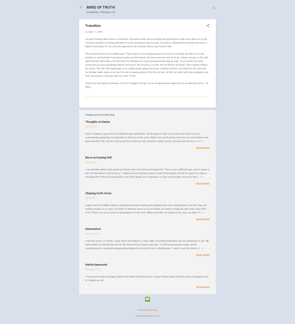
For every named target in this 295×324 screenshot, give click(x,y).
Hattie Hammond (96, 264)
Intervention (93, 229)
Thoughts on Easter (97, 121)
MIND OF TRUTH (101, 7)
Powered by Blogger (148, 310)
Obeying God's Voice (98, 193)
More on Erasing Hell (98, 157)
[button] (208, 26)
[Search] (214, 8)
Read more (203, 148)
